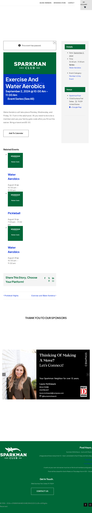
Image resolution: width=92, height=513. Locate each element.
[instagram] (90, 505)
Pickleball (14, 213)
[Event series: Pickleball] (12, 224)
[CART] (85, 7)
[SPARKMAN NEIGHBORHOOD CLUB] (13, 448)
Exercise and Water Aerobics (43, 295)
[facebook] (85, 505)
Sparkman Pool (75, 96)
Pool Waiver (88, 463)
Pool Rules (88, 460)
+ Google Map (76, 107)
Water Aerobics (75, 68)
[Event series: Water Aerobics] (17, 190)
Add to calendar (16, 133)
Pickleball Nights (11, 295)
